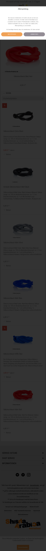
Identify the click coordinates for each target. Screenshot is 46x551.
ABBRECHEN (34, 34)
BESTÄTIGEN (12, 34)
